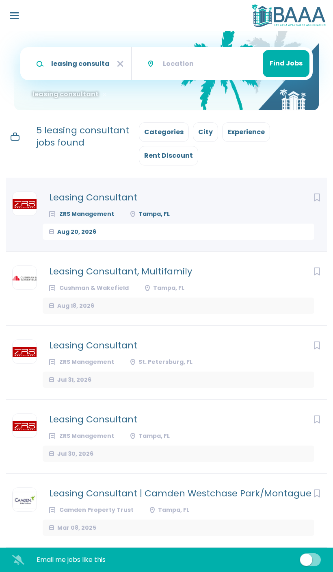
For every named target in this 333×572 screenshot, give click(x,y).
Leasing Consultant (93, 197)
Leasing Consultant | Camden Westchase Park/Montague (180, 493)
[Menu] (14, 15)
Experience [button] (246, 132)
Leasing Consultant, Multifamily (120, 271)
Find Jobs (286, 63)
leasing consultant (65, 94)
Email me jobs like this (71, 559)
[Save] (317, 198)
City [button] (205, 132)
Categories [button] (164, 132)
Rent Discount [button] (168, 155)
